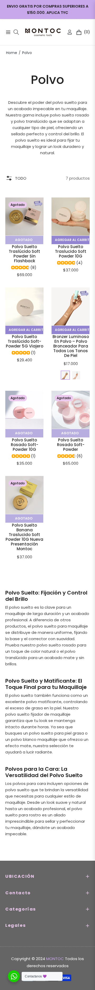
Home (11, 52)
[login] (67, 32)
